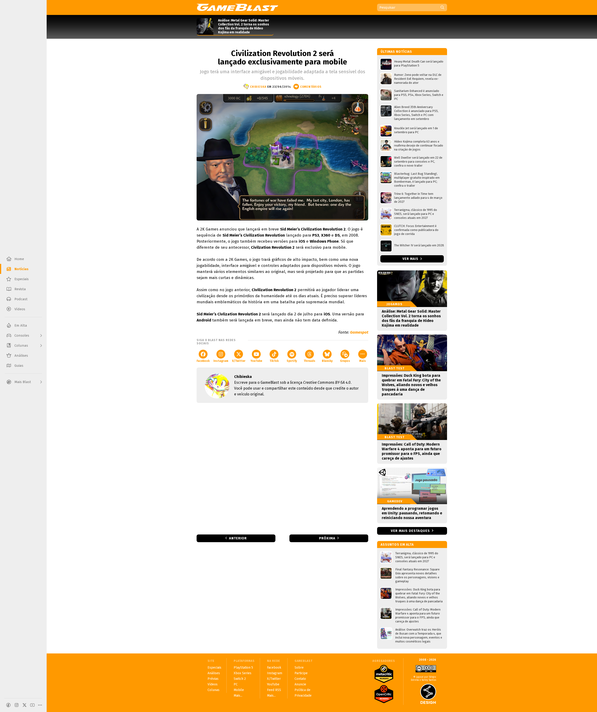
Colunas (213, 690)
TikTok (274, 361)
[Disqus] (282, 468)
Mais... (238, 696)
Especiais (214, 668)
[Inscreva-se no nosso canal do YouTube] (32, 705)
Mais (362, 361)
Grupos (345, 361)
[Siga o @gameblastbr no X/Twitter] (24, 705)
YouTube (256, 361)
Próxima (327, 538)
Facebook (203, 361)
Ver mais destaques (410, 531)
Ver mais (411, 259)
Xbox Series (242, 673)
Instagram (220, 361)
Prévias (213, 679)
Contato (300, 679)
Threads (309, 361)
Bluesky (327, 361)
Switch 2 (240, 679)
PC (236, 684)
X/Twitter (238, 361)
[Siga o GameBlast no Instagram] (17, 705)
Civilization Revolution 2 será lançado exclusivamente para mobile (282, 57)
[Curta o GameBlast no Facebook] (8, 705)
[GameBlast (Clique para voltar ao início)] (237, 7)
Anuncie (300, 684)
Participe (301, 673)
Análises (214, 673)
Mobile (239, 690)
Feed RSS (274, 690)
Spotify (292, 361)
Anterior (238, 538)
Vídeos (213, 684)
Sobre (299, 668)
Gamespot (359, 332)
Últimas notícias (396, 52)
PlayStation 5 (243, 668)
